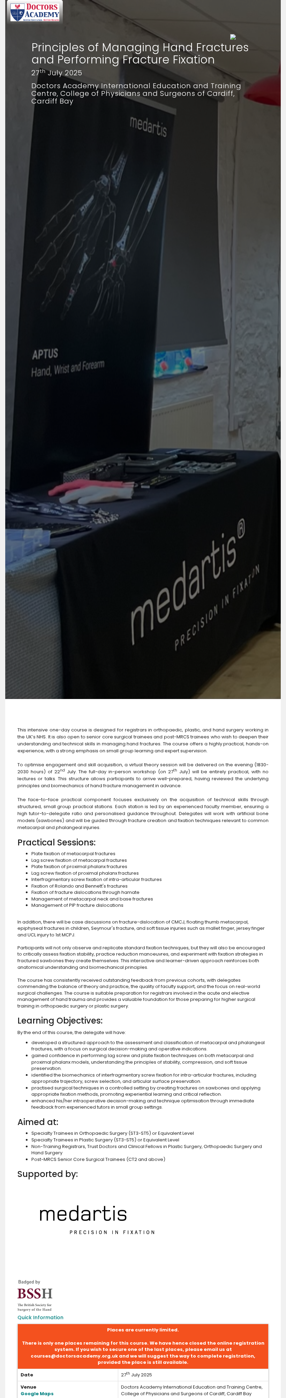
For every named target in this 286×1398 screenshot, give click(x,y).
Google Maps (37, 1393)
